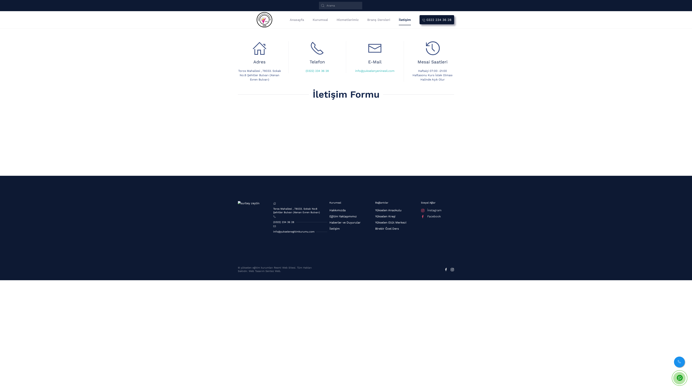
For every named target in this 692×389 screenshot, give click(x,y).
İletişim (405, 20)
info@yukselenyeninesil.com (374, 71)
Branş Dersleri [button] (378, 20)
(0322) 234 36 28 (317, 71)
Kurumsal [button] (320, 20)
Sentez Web (272, 271)
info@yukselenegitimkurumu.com (293, 231)
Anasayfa (297, 20)
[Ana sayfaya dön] (266, 19)
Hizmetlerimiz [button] (348, 20)
